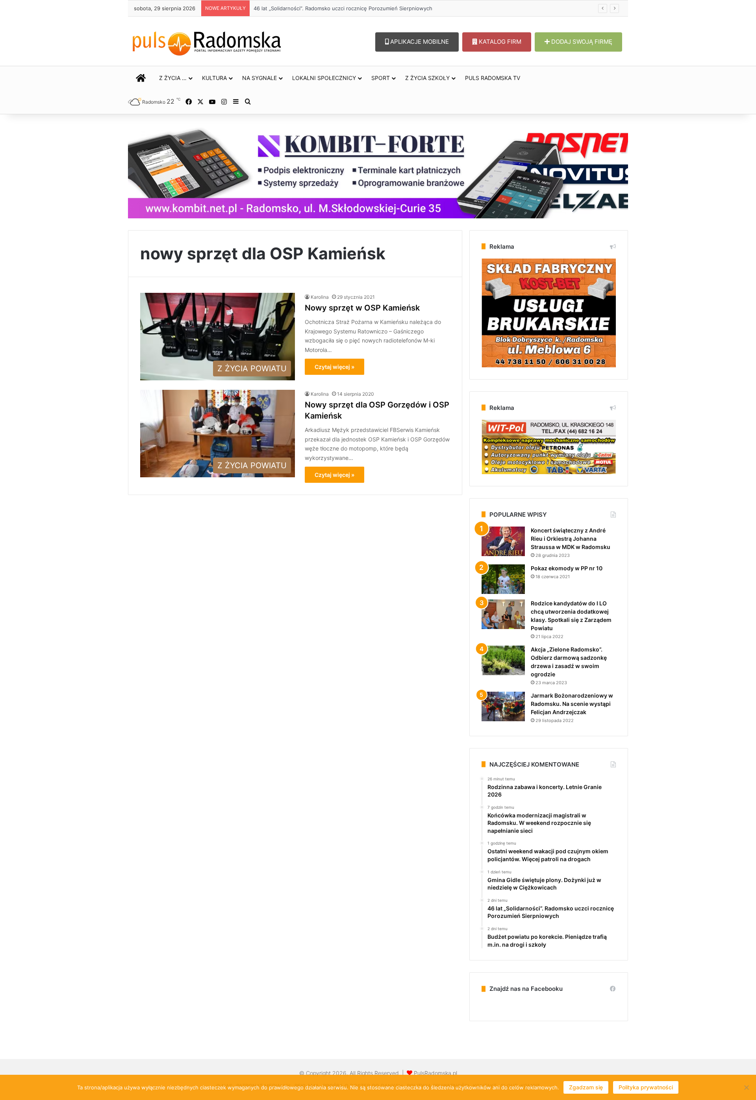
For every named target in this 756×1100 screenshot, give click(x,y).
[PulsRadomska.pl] (206, 42)
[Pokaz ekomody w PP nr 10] (503, 579)
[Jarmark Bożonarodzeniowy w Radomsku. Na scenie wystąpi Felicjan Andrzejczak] (503, 706)
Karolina (320, 297)
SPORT (380, 77)
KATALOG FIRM (499, 41)
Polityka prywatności (646, 1087)
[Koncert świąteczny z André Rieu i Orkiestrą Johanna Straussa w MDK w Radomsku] (503, 541)
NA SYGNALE (259, 77)
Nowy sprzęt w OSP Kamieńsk (362, 308)
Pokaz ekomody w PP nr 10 (566, 568)
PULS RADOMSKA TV (492, 77)
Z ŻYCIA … (173, 77)
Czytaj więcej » (334, 366)
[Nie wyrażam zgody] (746, 1087)
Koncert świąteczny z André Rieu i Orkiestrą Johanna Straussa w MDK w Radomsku (570, 538)
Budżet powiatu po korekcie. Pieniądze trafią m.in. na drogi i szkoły (334, 8)
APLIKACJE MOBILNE (419, 41)
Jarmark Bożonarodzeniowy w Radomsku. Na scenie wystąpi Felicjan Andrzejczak (572, 703)
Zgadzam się (586, 1087)
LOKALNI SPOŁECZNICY (324, 77)
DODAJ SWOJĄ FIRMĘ (581, 41)
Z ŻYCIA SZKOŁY (427, 77)
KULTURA (214, 77)
